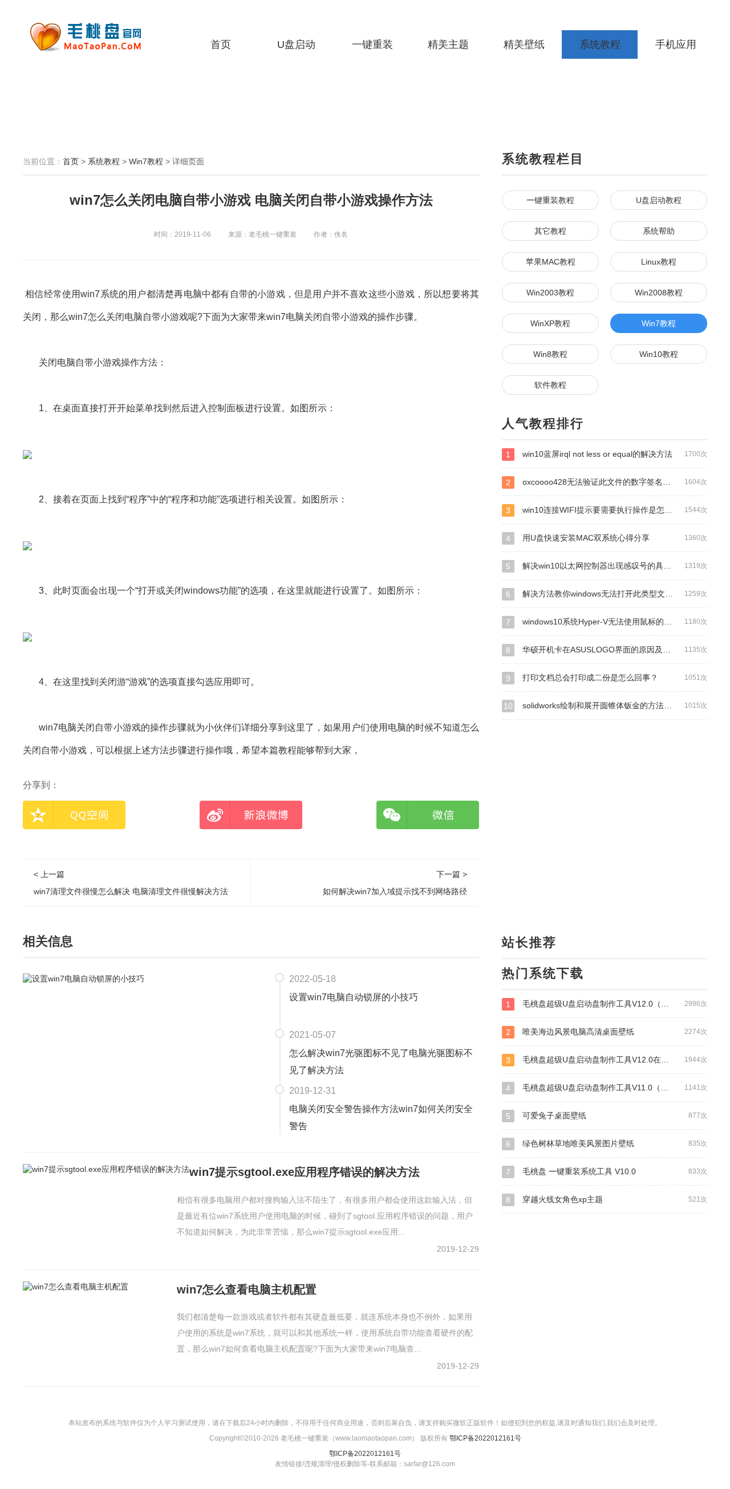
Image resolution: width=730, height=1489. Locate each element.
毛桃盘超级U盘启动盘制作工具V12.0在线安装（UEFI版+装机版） (606, 1060)
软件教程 (550, 385)
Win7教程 (146, 161)
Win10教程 (658, 354)
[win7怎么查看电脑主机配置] (75, 1286)
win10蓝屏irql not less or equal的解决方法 (606, 454)
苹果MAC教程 (550, 261)
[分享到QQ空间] (74, 815)
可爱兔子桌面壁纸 (606, 1116)
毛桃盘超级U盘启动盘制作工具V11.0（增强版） (606, 1088)
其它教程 (550, 231)
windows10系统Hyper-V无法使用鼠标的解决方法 (606, 622)
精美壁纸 (524, 44)
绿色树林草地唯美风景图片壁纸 (606, 1144)
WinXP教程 (550, 323)
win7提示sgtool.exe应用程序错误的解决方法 (304, 1172)
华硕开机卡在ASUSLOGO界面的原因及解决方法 (606, 650)
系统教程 (599, 44)
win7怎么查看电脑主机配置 (247, 1289)
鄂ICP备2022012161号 (485, 1438)
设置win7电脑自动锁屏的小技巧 (353, 997)
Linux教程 (658, 261)
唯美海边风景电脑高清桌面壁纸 (606, 1032)
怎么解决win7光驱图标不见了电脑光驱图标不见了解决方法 (381, 1061)
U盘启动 (296, 44)
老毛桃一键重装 (94, 37)
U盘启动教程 (659, 200)
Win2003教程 (550, 292)
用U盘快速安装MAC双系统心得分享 (606, 538)
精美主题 (448, 44)
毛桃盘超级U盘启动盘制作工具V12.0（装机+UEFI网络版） (606, 1004)
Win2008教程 (659, 292)
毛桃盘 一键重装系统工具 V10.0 (606, 1171)
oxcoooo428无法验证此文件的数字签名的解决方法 (606, 482)
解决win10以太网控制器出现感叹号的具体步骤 (606, 566)
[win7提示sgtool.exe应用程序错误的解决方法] (106, 1169)
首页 (220, 44)
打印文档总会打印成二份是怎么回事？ (606, 678)
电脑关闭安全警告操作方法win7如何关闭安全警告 (381, 1117)
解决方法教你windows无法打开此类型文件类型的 (606, 594)
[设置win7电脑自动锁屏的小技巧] (83, 978)
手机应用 (675, 44)
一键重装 (372, 44)
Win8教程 (550, 354)
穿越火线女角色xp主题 (606, 1199)
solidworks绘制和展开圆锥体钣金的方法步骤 (605, 706)
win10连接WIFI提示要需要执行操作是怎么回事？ (606, 510)
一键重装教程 (550, 200)
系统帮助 (659, 231)
